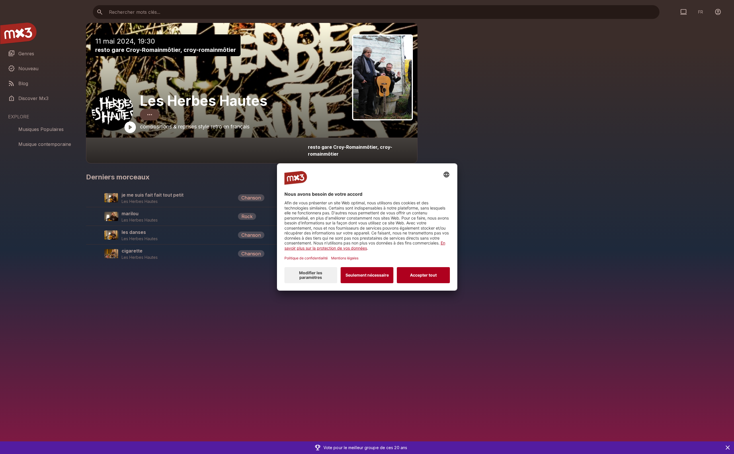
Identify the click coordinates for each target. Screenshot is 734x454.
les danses (134, 232)
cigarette (132, 251)
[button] (251, 198)
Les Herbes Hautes (204, 100)
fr (700, 11)
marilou (130, 213)
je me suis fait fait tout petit (153, 195)
